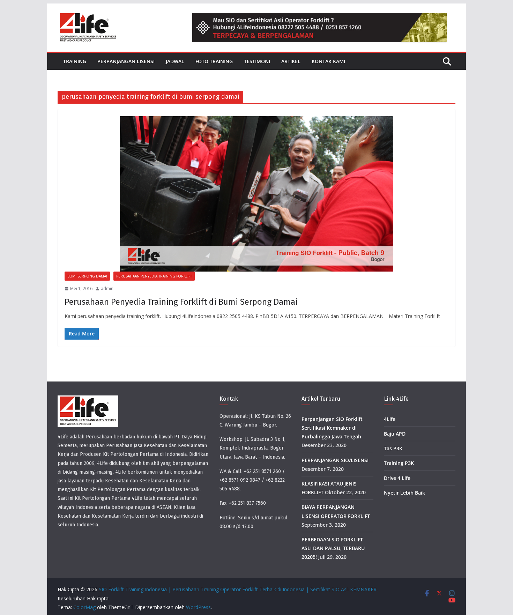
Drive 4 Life (397, 478)
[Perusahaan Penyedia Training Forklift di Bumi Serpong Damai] (256, 194)
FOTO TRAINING (214, 61)
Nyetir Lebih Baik (404, 492)
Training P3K (399, 463)
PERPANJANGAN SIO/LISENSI (335, 460)
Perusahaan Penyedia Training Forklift (154, 276)
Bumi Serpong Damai (87, 276)
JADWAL (175, 61)
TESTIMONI (257, 61)
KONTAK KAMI (328, 61)
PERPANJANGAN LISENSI (126, 61)
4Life (389, 419)
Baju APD (395, 433)
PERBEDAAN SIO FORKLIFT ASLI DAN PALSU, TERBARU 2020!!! (333, 548)
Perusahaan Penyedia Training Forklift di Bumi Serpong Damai (181, 302)
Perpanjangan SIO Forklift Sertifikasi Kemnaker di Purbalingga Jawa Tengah (332, 428)
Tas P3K (393, 448)
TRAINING (74, 61)
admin (107, 288)
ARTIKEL (290, 61)
